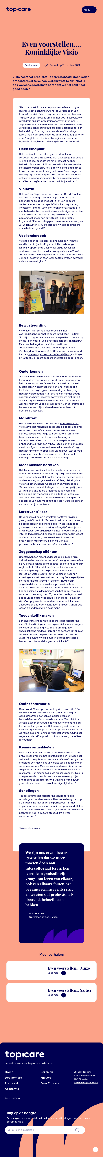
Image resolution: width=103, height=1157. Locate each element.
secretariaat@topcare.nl (86, 1082)
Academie (12, 1089)
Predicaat (11, 1083)
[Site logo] (18, 9)
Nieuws (46, 1077)
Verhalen (47, 1072)
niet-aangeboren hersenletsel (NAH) (49, 354)
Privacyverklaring (13, 1098)
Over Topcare (50, 1083)
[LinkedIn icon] (95, 1149)
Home (9, 1072)
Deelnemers (13, 1077)
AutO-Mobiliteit (69, 423)
